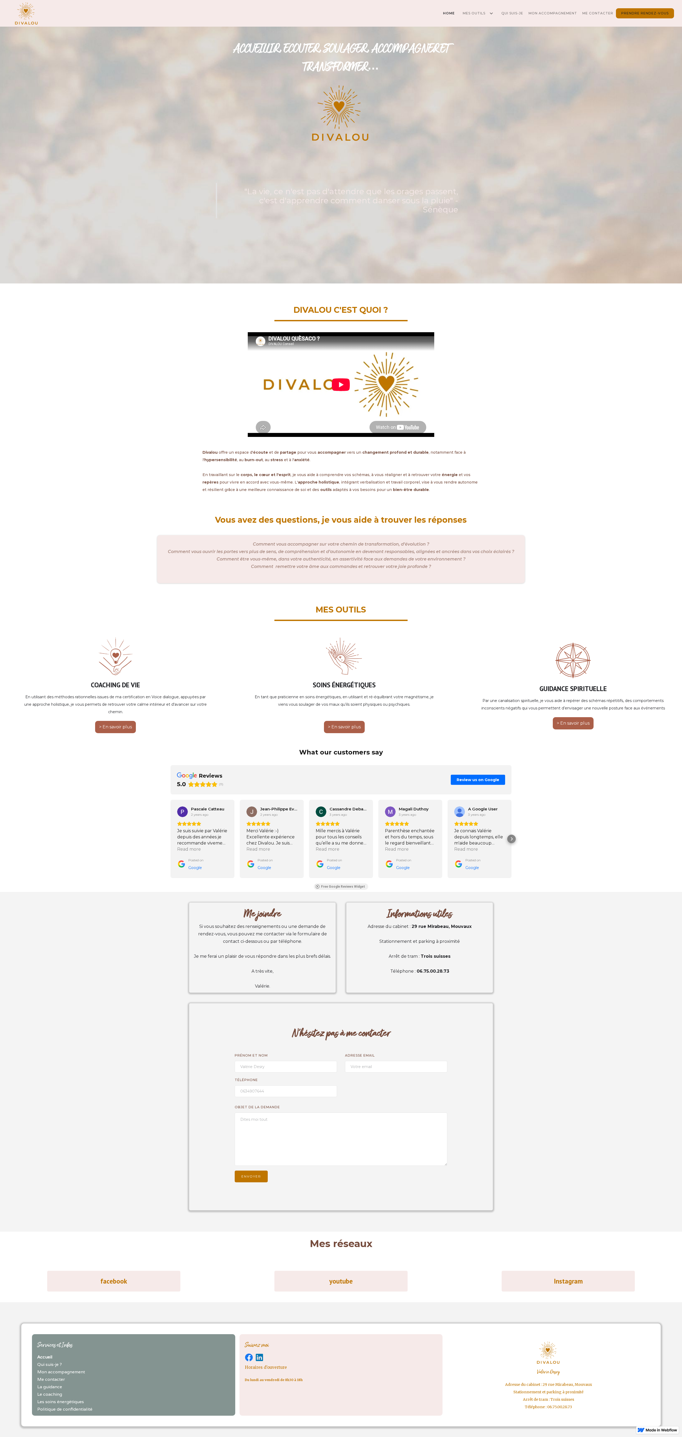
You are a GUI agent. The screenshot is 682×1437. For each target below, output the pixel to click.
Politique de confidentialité (64, 1409)
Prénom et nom (251, 1055)
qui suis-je (512, 13)
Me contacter (597, 13)
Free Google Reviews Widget (343, 886)
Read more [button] (189, 849)
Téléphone (246, 1080)
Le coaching (49, 1394)
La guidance (49, 1387)
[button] (478, 13)
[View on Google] (182, 811)
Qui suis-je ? (49, 1364)
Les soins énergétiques (60, 1401)
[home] (26, 13)
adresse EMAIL (360, 1055)
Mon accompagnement (553, 13)
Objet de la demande (257, 1107)
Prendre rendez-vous (645, 13)
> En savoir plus (115, 726)
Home (449, 13)
